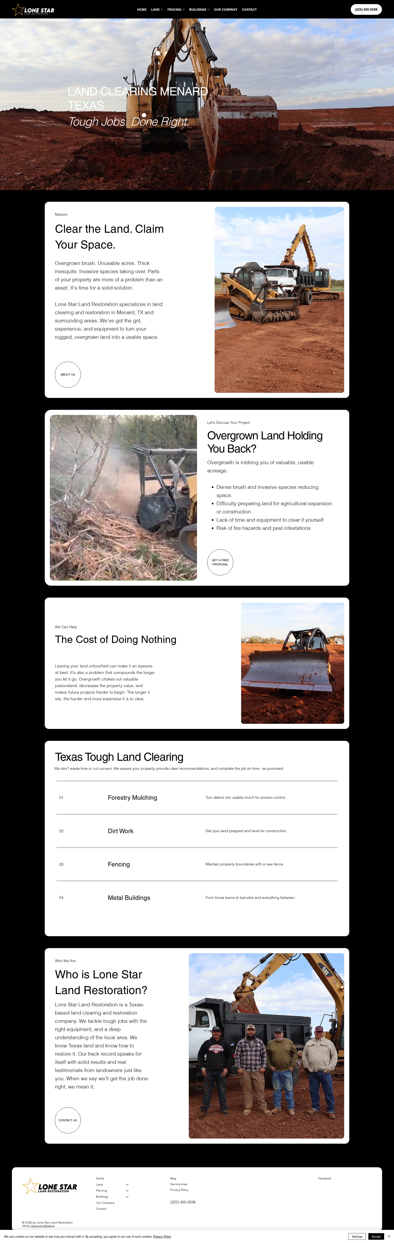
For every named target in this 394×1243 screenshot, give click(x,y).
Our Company (105, 1203)
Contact (101, 1209)
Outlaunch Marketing (42, 1225)
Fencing (101, 1190)
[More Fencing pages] (184, 9)
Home (100, 1178)
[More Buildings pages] (208, 9)
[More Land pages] (162, 9)
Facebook (324, 1178)
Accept (376, 1236)
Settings (357, 1236)
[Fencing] (127, 1191)
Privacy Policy (179, 1190)
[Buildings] (127, 1197)
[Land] (127, 1185)
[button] (190, 575)
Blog (173, 1178)
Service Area (178, 1184)
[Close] (389, 1236)
